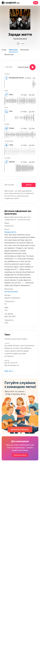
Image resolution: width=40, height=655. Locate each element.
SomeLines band (20, 39)
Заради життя (10, 232)
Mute (29, 78)
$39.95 (28, 185)
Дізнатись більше (20, 455)
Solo (33, 95)
